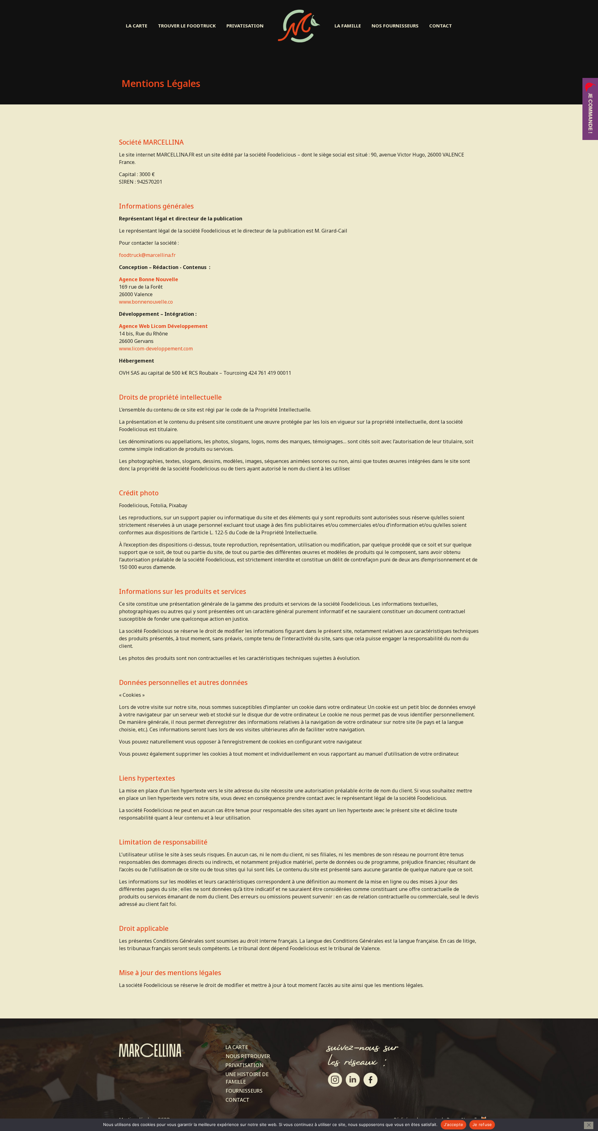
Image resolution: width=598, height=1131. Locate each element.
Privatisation (244, 1065)
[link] (335, 1080)
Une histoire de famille (246, 1078)
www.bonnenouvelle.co (146, 301)
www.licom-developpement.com (156, 348)
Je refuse (482, 1124)
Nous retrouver (247, 1056)
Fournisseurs (244, 1090)
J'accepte (453, 1124)
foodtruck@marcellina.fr (147, 255)
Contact (237, 1099)
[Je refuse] (588, 1125)
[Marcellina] (299, 25)
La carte (236, 1047)
